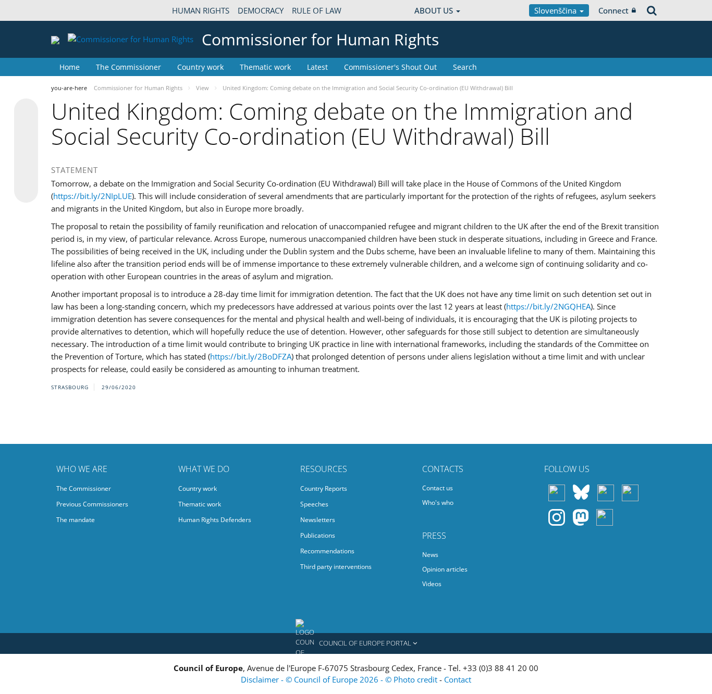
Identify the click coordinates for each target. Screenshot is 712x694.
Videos (431, 583)
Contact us (437, 488)
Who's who (437, 502)
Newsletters (317, 519)
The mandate (75, 519)
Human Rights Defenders (214, 519)
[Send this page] (26, 191)
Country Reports (323, 488)
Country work (200, 67)
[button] (356, 643)
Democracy (261, 10)
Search (465, 67)
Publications (317, 535)
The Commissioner (128, 67)
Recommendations (327, 551)
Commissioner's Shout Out (390, 67)
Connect (613, 10)
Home (69, 67)
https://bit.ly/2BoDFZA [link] (250, 356)
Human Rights (200, 10)
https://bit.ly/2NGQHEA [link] (548, 306)
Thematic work (265, 67)
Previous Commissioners (92, 504)
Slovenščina (556, 10)
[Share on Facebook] (26, 151)
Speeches (314, 504)
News (430, 554)
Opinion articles (445, 569)
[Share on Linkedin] (26, 171)
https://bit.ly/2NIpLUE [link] (92, 196)
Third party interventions (336, 566)
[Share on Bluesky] (26, 111)
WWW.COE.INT (77, 10)
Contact (457, 679)
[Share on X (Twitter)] (26, 131)
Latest (317, 67)
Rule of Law (316, 10)
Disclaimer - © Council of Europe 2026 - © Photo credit (340, 679)
